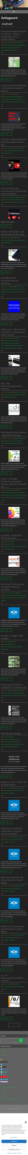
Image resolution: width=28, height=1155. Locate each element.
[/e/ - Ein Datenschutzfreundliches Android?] (14, 966)
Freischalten (11, 332)
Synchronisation (4, 765)
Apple (16, 232)
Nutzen (2, 720)
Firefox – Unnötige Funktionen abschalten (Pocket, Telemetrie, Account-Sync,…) (14, 467)
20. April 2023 (10, 144)
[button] (26, 1122)
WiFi (10, 720)
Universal (23, 98)
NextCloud (17, 577)
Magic (2, 47)
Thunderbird (11, 765)
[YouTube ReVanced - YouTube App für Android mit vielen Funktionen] (14, 207)
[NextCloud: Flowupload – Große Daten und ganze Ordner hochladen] (14, 824)
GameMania (3, 1015)
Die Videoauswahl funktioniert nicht (9, 1052)
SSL (5, 530)
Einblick (8, 381)
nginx (19, 528)
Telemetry (23, 481)
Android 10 (9, 575)
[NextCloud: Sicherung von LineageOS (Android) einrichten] (14, 591)
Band (19, 715)
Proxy (2, 530)
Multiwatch (3, 1020)
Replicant (12, 428)
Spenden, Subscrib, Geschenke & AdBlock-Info (11, 1064)
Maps (5, 47)
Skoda (8, 336)
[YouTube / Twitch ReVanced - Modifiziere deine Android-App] (14, 160)
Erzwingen (9, 718)
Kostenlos (23, 44)
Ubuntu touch (20, 428)
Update (6, 148)
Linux (17, 278)
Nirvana (14, 1076)
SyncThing (16, 282)
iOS (20, 718)
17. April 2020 (10, 950)
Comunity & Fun (4, 1054)
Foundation (18, 952)
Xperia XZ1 (14, 383)
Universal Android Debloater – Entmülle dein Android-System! (13, 86)
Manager (14, 146)
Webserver (21, 760)
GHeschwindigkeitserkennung (7, 334)
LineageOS (15, 381)
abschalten (11, 476)
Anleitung (15, 715)
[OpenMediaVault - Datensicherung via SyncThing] (14, 296)
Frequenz (17, 718)
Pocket (7, 481)
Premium (22, 193)
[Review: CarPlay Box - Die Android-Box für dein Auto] (14, 246)
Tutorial (6, 720)
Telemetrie (17, 481)
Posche (2, 336)
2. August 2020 (11, 667)
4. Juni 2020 (10, 808)
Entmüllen (3, 96)
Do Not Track (14, 478)
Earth (13, 44)
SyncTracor (21, 282)
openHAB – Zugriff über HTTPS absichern (11, 519)
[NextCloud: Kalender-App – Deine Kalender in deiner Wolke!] (14, 871)
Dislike (12, 193)
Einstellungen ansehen (14, 1149)
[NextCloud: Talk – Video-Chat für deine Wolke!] (14, 776)
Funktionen (16, 332)
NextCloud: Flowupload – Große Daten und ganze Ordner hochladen (12, 802)
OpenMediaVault (4, 282)
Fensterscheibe (4, 332)
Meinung (20, 381)
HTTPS (16, 528)
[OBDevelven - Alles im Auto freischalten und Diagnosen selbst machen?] (14, 347)
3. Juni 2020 (10, 855)
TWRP (2, 673)
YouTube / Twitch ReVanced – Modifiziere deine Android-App (14, 138)
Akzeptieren (14, 1141)
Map (13, 624)
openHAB (7, 525)
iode (12, 381)
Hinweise (3, 1057)
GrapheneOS (17, 426)
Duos (13, 669)
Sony (8, 383)
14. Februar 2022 (11, 523)
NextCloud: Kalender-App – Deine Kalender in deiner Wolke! (13, 849)
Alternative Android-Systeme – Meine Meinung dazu (13, 419)
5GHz (7, 715)
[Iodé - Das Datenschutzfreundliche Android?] (14, 395)
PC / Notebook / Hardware (8, 713)
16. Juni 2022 (10, 379)
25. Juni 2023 (10, 42)
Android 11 (14, 575)
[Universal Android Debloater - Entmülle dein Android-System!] (14, 112)
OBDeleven (20, 334)
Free (16, 44)
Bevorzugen (3, 718)
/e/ (3, 426)
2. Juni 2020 (10, 903)
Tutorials (21, 144)
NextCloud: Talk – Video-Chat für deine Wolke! (14, 756)
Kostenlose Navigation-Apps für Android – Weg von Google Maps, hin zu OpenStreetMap (13, 35)
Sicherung (11, 282)
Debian (17, 280)
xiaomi (2, 101)
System (4, 954)
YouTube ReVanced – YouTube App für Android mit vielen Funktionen (14, 185)
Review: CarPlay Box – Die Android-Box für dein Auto (12, 226)
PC (14, 96)
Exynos (16, 669)
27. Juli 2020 (10, 711)
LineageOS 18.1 (11, 577)
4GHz (5, 715)
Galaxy (23, 669)
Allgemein (17, 92)
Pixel (16, 96)
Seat (6, 336)
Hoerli (4, 42)
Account (16, 476)
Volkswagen (19, 336)
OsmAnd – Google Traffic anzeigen (12, 615)
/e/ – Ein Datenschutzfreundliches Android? (12, 944)
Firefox (24, 478)
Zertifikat (13, 530)
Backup (10, 280)
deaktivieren (4, 478)
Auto (22, 232)
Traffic (6, 626)
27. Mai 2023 (10, 92)
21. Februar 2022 (11, 474)
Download (9, 44)
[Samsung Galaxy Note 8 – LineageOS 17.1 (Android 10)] (14, 685)
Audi (10, 329)
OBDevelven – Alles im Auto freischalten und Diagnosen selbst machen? (13, 322)
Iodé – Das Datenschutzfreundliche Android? (11, 373)
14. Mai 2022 (10, 424)
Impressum (9, 1153)
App (8, 280)
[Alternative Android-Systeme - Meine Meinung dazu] (14, 440)
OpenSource (17, 47)
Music (15, 193)
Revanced (21, 146)
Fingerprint (20, 478)
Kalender (11, 762)
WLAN (17, 720)
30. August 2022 (11, 230)
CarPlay (2, 235)
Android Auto (11, 232)
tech (16, 428)
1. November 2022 (12, 191)
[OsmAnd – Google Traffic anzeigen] (14, 638)
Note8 (15, 671)
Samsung (20, 96)
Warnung (8, 530)
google (18, 44)
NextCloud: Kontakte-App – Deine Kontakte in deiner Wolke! (13, 897)
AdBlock (4, 193)
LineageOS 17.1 (4, 577)
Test (11, 383)
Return (5, 195)
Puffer (2, 195)
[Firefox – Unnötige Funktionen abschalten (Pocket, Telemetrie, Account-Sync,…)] (14, 494)
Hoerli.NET (4, 2)
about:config (5, 476)
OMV (24, 280)
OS (1, 954)
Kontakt (3, 1059)
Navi (8, 47)
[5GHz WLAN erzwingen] (14, 731)
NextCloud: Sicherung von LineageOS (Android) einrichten (12, 567)
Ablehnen (14, 1145)
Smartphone (10, 98)
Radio (10, 235)
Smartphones (22, 379)
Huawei (11, 96)
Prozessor (19, 671)
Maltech (3, 1017)
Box (24, 232)
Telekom (19, 98)
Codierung (16, 329)
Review (24, 381)
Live (11, 624)
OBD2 (16, 334)
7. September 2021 (12, 620)
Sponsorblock (14, 195)
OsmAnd (15, 49)
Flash (20, 669)
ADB (3, 94)
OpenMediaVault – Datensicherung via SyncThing (9, 272)
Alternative (6, 426)
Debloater (14, 94)
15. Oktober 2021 (11, 573)
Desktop (9, 478)
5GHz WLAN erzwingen (11, 708)
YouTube (10, 148)
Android (17, 42)
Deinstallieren (20, 94)
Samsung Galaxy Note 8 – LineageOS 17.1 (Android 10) (13, 662)
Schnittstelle (4, 98)
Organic (10, 49)
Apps (10, 94)
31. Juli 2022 (10, 327)
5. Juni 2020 (10, 760)
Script (9, 195)
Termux (19, 195)
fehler (13, 528)
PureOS (7, 428)
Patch (17, 146)
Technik (21, 42)
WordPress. (19, 1076)
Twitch (2, 148)
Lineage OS (3, 671)
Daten (14, 280)
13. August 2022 (11, 278)
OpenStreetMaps (4, 49)
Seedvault (23, 577)
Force (13, 718)
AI (3, 232)
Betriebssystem (12, 952)
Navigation (11, 47)
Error (10, 528)
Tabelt (14, 98)
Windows (3, 284)
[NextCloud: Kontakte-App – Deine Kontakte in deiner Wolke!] (14, 919)
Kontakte (16, 762)
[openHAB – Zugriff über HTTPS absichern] (14, 541)
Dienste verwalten (13, 1137)
